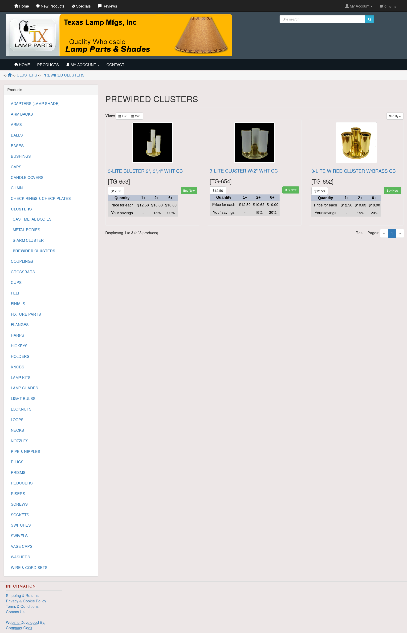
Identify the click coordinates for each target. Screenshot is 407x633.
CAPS (16, 166)
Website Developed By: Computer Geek (25, 625)
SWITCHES (21, 525)
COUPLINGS (22, 261)
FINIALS (18, 303)
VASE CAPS (22, 546)
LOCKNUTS (21, 409)
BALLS (17, 135)
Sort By (394, 116)
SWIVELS (19, 535)
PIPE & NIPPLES (25, 451)
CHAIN (17, 187)
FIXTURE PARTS (26, 314)
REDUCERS (22, 483)
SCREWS (19, 504)
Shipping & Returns (22, 595)
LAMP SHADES (24, 388)
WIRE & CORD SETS (29, 567)
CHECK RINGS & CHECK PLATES (41, 198)
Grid (137, 116)
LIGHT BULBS (23, 398)
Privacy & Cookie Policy (26, 601)
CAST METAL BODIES (31, 219)
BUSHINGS (21, 156)
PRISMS (18, 472)
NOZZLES (19, 441)
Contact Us (15, 611)
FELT (15, 293)
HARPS (17, 335)
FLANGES (20, 324)
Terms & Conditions (22, 606)
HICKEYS (19, 345)
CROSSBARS (23, 271)
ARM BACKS (22, 114)
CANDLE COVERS (27, 177)
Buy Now (189, 190)
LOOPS (17, 419)
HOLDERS (20, 356)
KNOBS (17, 367)
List (123, 116)
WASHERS (20, 557)
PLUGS (17, 461)
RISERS (18, 493)
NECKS (17, 430)
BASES (17, 145)
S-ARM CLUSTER (27, 240)
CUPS (16, 282)
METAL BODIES (25, 229)
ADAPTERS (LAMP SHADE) (35, 103)
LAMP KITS (21, 377)
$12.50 (116, 191)
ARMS (16, 124)
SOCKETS (20, 514)
